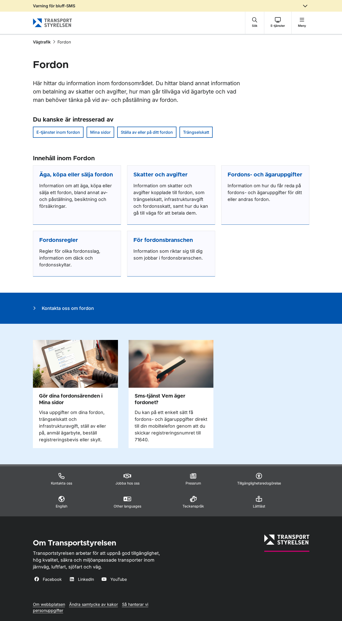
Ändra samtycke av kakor (93, 604)
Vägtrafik (42, 41)
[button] (254, 23)
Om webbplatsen (49, 604)
